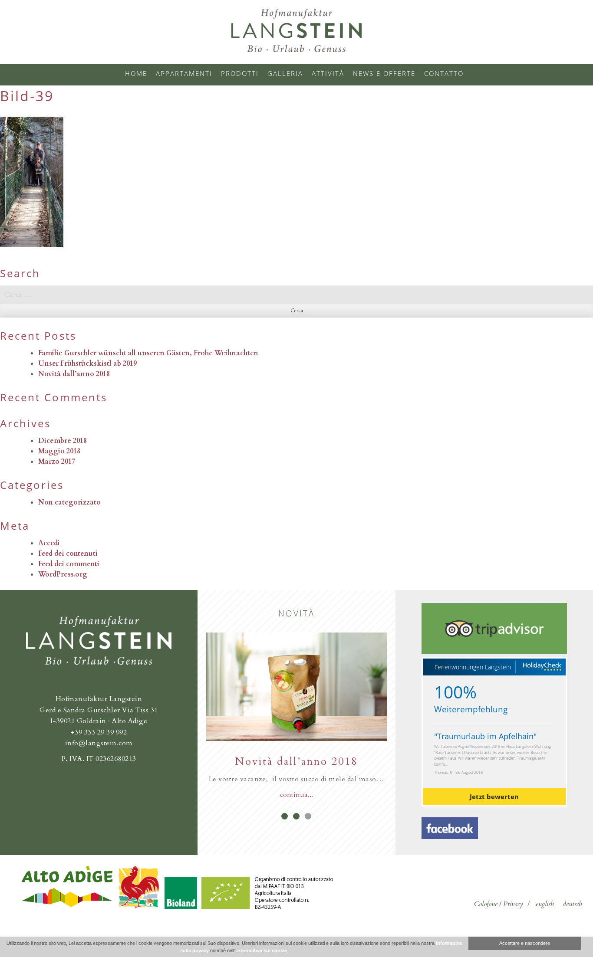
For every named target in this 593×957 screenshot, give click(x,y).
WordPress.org (62, 574)
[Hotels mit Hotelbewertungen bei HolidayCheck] (541, 667)
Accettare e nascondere (524, 943)
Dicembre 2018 (62, 441)
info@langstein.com (99, 743)
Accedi (49, 543)
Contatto (444, 73)
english (545, 904)
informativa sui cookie (261, 950)
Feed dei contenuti (68, 553)
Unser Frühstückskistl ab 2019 (87, 363)
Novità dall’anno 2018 (74, 374)
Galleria (285, 73)
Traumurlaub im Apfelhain (485, 736)
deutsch (572, 904)
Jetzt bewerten (494, 796)
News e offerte (384, 73)
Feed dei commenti (68, 564)
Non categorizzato (69, 502)
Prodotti (240, 73)
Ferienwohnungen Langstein (473, 667)
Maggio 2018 (59, 451)
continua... (296, 795)
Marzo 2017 (56, 461)
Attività (328, 73)
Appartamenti (184, 73)
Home (136, 73)
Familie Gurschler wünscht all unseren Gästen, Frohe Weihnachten (148, 353)
